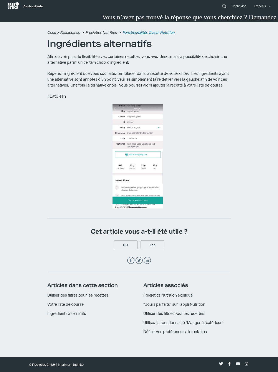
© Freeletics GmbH (42, 364)
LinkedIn (147, 260)
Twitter (139, 260)
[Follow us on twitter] (221, 364)
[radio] (126, 244)
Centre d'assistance (63, 32)
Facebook (131, 260)
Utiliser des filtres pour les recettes (77, 294)
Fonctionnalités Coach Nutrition (148, 32)
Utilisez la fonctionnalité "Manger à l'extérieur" (183, 322)
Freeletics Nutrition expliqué (168, 294)
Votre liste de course (65, 304)
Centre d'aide (33, 6)
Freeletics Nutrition (101, 32)
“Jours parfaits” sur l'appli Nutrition (174, 304)
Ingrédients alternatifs (66, 313)
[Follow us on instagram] (246, 364)
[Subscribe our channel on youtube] (238, 364)
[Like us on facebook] (229, 364)
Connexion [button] (239, 6)
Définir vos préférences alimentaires (175, 331)
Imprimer (64, 364)
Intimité (78, 364)
